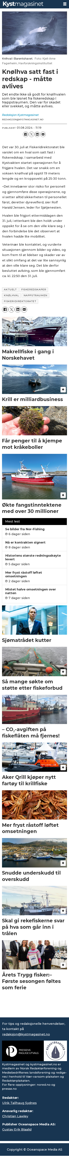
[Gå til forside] (30, 4)
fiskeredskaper (33, 289)
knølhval (11, 295)
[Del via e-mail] (43, 134)
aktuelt (10, 289)
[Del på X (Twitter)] (31, 134)
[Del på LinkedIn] (37, 134)
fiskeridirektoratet (20, 301)
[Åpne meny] (64, 4)
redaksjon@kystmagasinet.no (26, 1034)
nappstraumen (35, 295)
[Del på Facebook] (25, 134)
